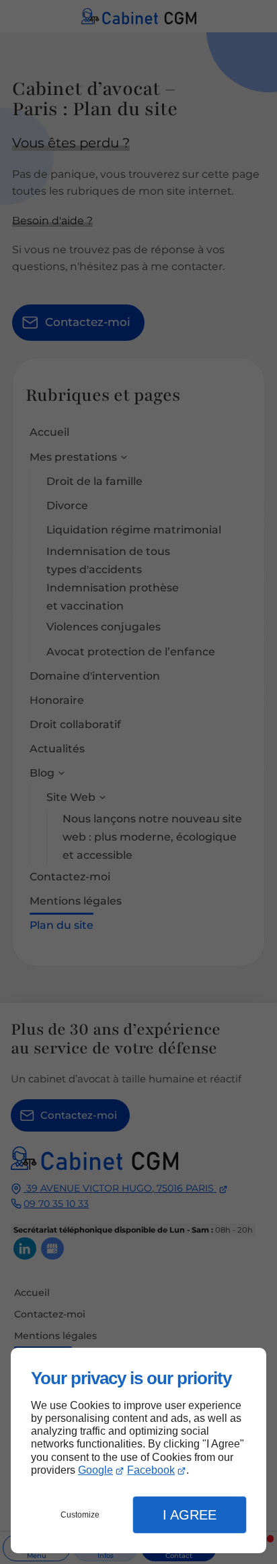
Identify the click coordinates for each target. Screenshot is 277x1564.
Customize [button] (80, 1515)
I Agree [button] (189, 1514)
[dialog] (138, 1450)
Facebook (151, 1470)
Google (95, 1470)
